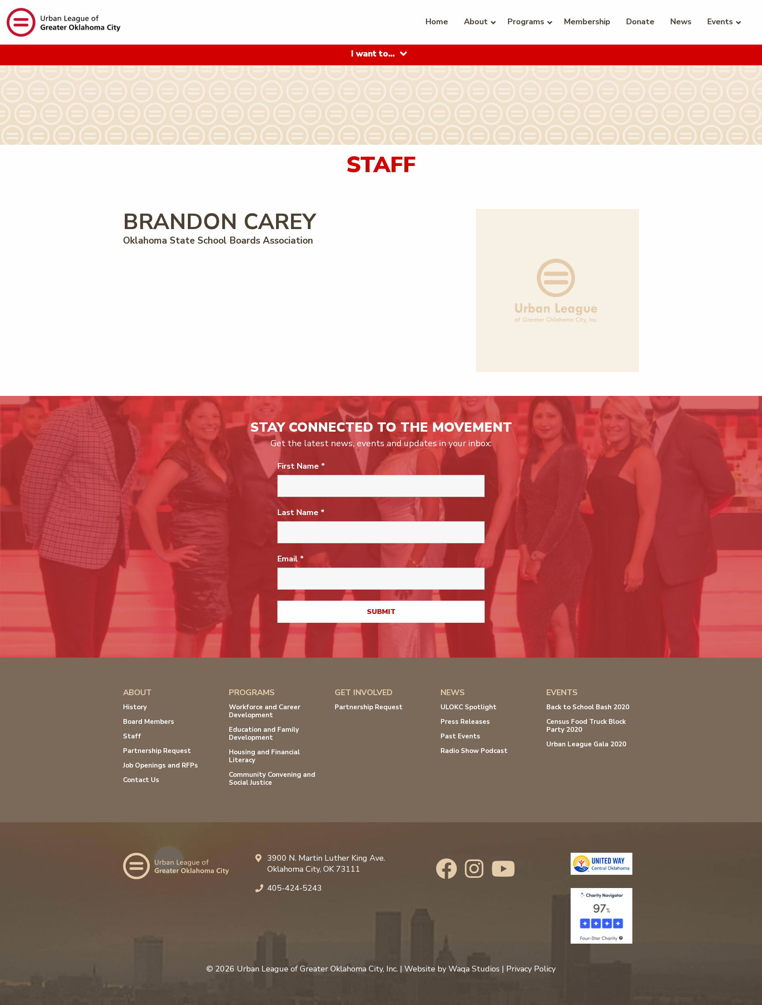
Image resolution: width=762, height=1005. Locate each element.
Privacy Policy (531, 969)
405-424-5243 (294, 888)
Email (290, 558)
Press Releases (465, 721)
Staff (132, 736)
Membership (587, 21)
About (476, 21)
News (680, 21)
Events (720, 21)
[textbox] (373, 54)
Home (437, 21)
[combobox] (381, 55)
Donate (640, 21)
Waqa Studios (474, 969)
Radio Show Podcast (474, 750)
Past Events (460, 736)
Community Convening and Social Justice (272, 778)
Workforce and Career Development (264, 711)
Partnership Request (157, 750)
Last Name (301, 512)
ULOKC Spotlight (469, 707)
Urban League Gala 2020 (586, 744)
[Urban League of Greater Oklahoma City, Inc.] (63, 21)
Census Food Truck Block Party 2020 (586, 725)
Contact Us (141, 779)
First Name (301, 466)
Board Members (148, 721)
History (135, 707)
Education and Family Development (264, 733)
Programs (526, 21)
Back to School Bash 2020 (587, 707)
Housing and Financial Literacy (264, 756)
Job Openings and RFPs (160, 765)
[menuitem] (437, 21)
